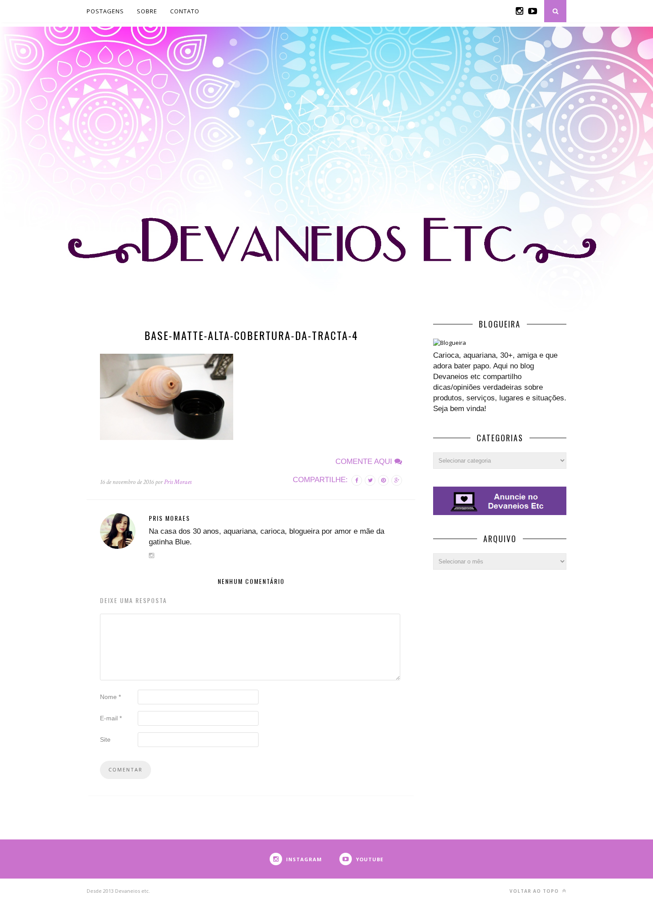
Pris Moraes (177, 482)
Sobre (147, 11)
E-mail (111, 718)
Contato (184, 11)
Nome (110, 696)
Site (105, 739)
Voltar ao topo (535, 891)
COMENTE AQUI (364, 461)
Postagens (105, 11)
